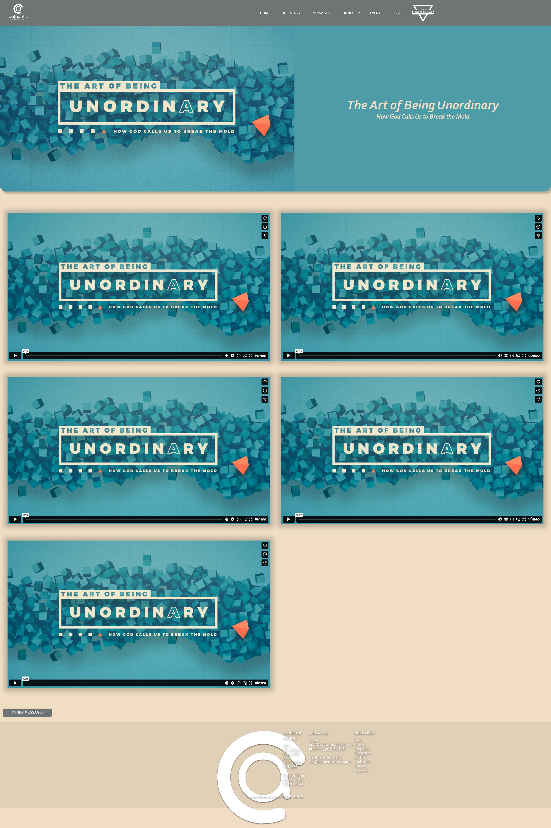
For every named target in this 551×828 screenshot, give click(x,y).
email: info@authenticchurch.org (330, 742)
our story (291, 13)
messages (321, 13)
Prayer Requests (361, 747)
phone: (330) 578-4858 (327, 749)
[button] (350, 13)
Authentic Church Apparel (362, 766)
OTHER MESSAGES (27, 713)
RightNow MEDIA (362, 755)
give (398, 13)
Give (358, 740)
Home (265, 13)
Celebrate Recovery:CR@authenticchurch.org (330, 760)
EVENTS (376, 13)
